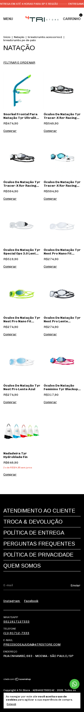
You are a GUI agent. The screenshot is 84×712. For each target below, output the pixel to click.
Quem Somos (22, 566)
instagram (11, 601)
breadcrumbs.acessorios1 (45, 37)
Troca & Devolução (32, 522)
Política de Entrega (33, 533)
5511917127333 (16, 622)
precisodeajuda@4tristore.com (31, 644)
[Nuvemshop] (17, 680)
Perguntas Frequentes (39, 544)
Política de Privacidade (38, 555)
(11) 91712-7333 (16, 633)
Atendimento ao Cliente (39, 511)
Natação (19, 37)
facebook (31, 601)
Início (7, 37)
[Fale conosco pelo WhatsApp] (74, 684)
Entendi (11, 704)
